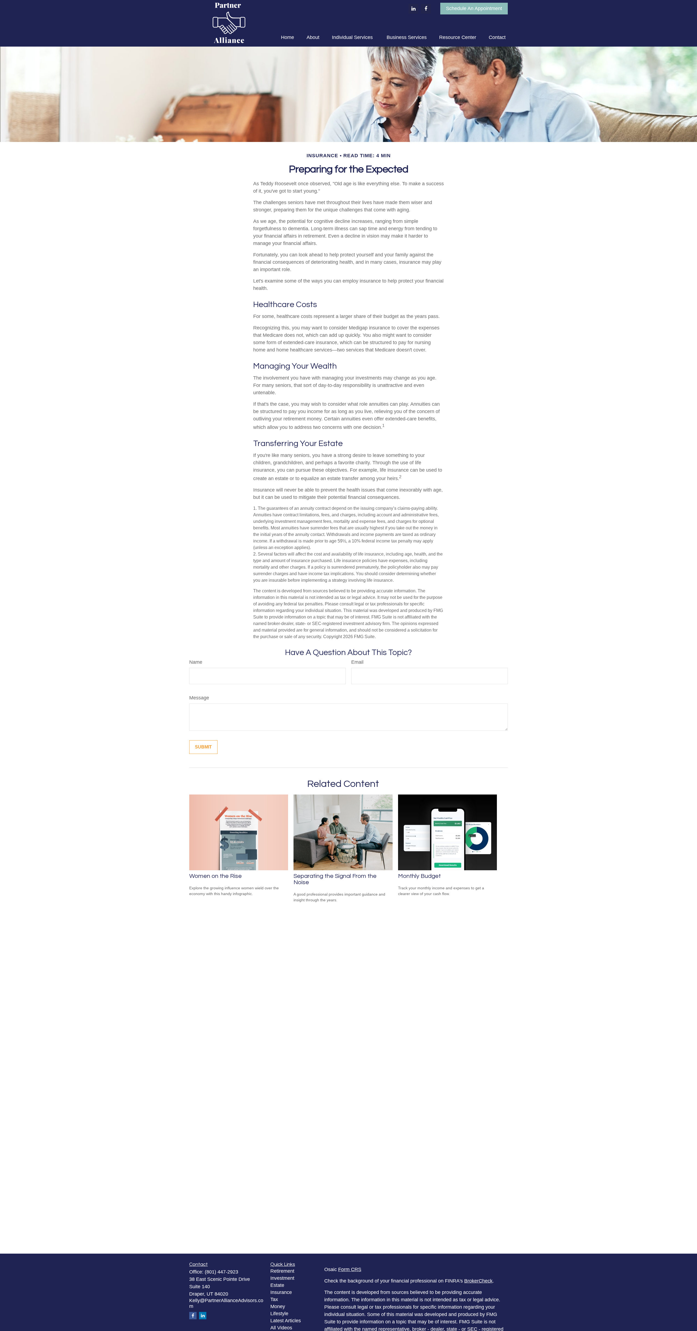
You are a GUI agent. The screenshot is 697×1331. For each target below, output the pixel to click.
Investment (282, 1278)
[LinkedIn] (413, 9)
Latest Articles (285, 1320)
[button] (287, 37)
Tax (274, 1299)
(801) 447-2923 (221, 1272)
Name (195, 662)
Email (357, 662)
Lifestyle (279, 1313)
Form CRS (349, 1269)
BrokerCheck (478, 1281)
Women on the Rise (215, 876)
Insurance (281, 1292)
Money (277, 1306)
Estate (277, 1285)
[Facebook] (426, 9)
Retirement (282, 1271)
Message (199, 698)
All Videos (281, 1327)
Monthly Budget (419, 876)
